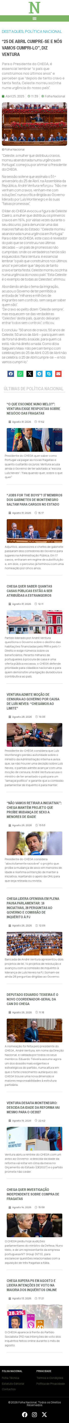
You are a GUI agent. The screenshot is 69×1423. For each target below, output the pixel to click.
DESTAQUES (12, 31)
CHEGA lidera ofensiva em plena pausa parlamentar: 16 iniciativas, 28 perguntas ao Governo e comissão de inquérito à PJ (33, 907)
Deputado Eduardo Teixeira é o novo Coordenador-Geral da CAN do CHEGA (32, 999)
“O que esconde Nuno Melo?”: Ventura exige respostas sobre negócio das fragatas (33, 409)
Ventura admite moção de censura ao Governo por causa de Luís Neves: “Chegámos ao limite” (33, 701)
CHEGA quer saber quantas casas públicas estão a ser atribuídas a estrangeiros (29, 591)
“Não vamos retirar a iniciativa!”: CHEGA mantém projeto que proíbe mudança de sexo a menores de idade (34, 810)
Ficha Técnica (10, 1378)
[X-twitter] (44, 1414)
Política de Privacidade (50, 1383)
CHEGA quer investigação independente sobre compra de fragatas (33, 1194)
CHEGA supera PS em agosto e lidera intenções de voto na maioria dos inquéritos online (32, 1285)
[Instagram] (34, 1414)
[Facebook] (24, 1414)
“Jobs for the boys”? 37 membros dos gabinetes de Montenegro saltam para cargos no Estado (34, 500)
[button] (34, 18)
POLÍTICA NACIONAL (43, 31)
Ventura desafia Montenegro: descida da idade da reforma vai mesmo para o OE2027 (33, 1107)
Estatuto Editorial (13, 1383)
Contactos (9, 1389)
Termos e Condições (49, 1378)
